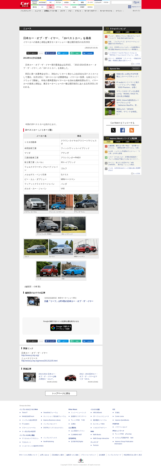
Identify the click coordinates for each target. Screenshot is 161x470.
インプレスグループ (114, 455)
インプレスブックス (50, 438)
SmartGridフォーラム (50, 412)
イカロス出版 (95, 409)
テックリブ (94, 442)
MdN (92, 431)
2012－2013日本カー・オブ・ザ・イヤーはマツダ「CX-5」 (88, 376)
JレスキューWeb (99, 424)
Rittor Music (73, 409)
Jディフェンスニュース (101, 416)
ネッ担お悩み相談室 (29, 431)
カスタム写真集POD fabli (124, 438)
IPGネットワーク (118, 431)
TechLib (95, 445)
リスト (41, 53)
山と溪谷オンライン (78, 431)
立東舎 (73, 424)
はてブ (65, 53)
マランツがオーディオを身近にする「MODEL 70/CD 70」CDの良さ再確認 (127, 93)
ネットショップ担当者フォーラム (54, 416)
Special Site (115, 69)
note (77, 53)
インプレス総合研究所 (29, 420)
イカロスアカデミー (100, 428)
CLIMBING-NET (76, 434)
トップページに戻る (61, 393)
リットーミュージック (78, 412)
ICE (114, 409)
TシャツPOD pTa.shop (123, 434)
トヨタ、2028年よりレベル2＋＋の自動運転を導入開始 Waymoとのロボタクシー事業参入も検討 (124, 49)
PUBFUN (116, 424)
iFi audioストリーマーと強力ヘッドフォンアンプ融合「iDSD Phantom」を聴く (127, 84)
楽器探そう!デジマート (79, 416)
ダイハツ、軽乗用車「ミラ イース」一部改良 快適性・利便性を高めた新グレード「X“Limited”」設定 (124, 61)
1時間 (108, 32)
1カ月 (137, 32)
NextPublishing (48, 441)
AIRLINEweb (97, 412)
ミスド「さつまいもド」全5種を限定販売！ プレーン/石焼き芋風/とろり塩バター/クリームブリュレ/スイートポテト (124, 159)
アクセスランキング (118, 29)
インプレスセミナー (50, 424)
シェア (52, 53)
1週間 (127, 32)
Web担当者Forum (28, 416)
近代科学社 (72, 438)
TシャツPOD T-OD (78, 420)
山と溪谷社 (72, 428)
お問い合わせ (44, 455)
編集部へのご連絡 (72, 455)
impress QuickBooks (122, 420)
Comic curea (119, 416)
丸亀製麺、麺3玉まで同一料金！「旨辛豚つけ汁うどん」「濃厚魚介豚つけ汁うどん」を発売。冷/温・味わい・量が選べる (123, 148)
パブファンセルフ (121, 427)
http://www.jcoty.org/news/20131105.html (39, 361)
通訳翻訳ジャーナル (100, 420)
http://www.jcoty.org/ (30, 355)
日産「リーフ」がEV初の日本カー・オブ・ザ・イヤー (68, 301)
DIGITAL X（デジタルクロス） (53, 428)
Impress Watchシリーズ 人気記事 (123, 138)
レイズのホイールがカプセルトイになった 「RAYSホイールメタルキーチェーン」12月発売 (124, 55)
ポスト (34, 53)
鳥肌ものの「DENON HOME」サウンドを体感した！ (127, 111)
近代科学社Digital (77, 441)
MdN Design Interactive (101, 438)
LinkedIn (89, 53)
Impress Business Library (52, 420)
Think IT (24, 412)
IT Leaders (25, 424)
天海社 (117, 412)
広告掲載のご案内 (58, 455)
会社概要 (102, 455)
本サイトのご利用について (28, 455)
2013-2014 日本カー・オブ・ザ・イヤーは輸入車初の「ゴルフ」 (48, 376)
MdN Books (97, 434)
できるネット (26, 442)
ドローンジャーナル (29, 428)
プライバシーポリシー (88, 455)
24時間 (117, 32)
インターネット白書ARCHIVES (32, 446)
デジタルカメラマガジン (30, 438)
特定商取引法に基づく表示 (133, 455)
